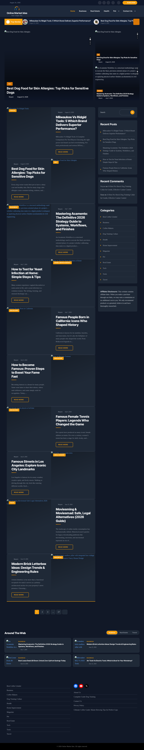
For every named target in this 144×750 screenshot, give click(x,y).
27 (59, 612)
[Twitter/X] (104, 2)
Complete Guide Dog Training (84, 697)
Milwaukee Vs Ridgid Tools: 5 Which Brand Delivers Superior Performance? (60, 21)
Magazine (14, 310)
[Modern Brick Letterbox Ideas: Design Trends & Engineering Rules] (73, 577)
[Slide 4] (90, 42)
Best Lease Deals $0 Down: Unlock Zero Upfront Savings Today (42, 661)
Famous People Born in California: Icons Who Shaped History (72, 321)
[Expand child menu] (119, 11)
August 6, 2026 (22, 97)
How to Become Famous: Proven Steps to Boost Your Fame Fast (27, 370)
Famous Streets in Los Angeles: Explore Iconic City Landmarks (28, 465)
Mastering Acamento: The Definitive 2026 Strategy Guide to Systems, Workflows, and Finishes (115, 95)
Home (72, 11)
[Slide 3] (90, 40)
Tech (12, 503)
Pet (114, 11)
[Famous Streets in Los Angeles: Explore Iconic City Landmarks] (73, 475)
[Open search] (113, 2)
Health (106, 11)
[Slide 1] (90, 37)
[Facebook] (99, 2)
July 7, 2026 (109, 98)
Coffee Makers (108, 228)
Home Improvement (62, 262)
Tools (12, 110)
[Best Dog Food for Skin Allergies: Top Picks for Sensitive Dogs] (73, 181)
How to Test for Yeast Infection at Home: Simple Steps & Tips (26, 273)
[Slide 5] (137, 38)
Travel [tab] (134, 632)
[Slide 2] (90, 39)
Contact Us (127, 11)
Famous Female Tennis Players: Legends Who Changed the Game (72, 420)
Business (82, 11)
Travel (105, 280)
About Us (77, 692)
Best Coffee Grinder (110, 217)
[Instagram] (108, 2)
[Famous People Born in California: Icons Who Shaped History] (29, 330)
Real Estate (95, 11)
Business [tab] (112, 632)
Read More (63, 152)
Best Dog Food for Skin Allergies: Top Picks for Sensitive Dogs (28, 172)
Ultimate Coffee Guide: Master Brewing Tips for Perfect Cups (96, 710)
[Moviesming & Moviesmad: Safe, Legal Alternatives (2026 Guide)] (29, 526)
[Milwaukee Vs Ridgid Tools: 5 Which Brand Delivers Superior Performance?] (29, 132)
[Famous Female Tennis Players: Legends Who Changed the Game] (29, 429)
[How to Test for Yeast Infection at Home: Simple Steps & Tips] (73, 283)
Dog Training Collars (110, 234)
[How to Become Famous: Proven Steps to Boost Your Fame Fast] (73, 380)
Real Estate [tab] (124, 632)
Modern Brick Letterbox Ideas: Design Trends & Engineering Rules (28, 567)
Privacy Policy (79, 705)
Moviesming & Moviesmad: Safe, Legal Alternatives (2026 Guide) (73, 515)
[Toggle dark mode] (118, 2)
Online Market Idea (17, 13)
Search (102, 112)
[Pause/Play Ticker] (136, 22)
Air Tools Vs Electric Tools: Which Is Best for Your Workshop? (109, 661)
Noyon (11, 97)
